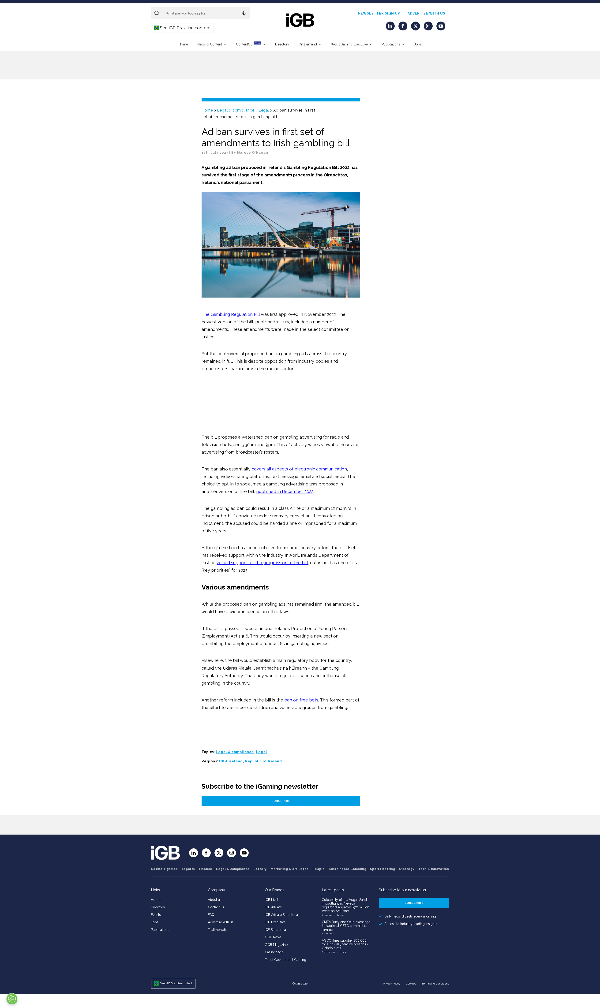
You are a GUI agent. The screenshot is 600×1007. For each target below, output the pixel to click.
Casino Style (274, 952)
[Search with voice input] (244, 13)
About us (214, 900)
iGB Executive (275, 922)
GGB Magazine (276, 945)
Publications (391, 44)
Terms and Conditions (435, 983)
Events (156, 915)
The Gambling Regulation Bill (231, 314)
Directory (282, 44)
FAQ (211, 915)
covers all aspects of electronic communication (299, 468)
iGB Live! (271, 900)
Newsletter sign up (379, 13)
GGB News (273, 937)
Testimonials (217, 930)
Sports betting (382, 869)
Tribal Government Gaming (285, 960)
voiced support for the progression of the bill (262, 562)
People (319, 869)
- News (340, 915)
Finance (205, 869)
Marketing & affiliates (290, 869)
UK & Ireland (231, 761)
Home (183, 44)
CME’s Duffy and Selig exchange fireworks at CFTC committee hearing (346, 925)
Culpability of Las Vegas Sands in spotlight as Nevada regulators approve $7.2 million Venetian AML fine (345, 905)
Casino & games (164, 869)
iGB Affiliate (273, 907)
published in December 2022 (284, 491)
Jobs (418, 44)
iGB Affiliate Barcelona (281, 915)
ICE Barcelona (275, 930)
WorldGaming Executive (349, 44)
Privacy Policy (391, 983)
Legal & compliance (235, 110)
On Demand (308, 44)
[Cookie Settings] (12, 999)
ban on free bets (301, 699)
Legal (264, 110)
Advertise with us (426, 13)
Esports (188, 869)
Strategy (406, 869)
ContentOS (248, 44)
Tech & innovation (433, 869)
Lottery (260, 869)
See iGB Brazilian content (183, 27)
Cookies (411, 983)
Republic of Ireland (263, 761)
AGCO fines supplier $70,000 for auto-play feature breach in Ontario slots (345, 944)
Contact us (216, 907)
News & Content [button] (209, 44)
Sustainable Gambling (347, 869)
